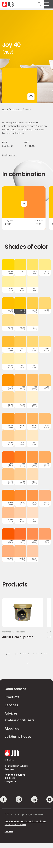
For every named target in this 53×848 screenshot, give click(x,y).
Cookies (9, 831)
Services (11, 705)
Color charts (16, 109)
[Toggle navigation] (48, 4)
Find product (9, 155)
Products (12, 697)
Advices (11, 713)
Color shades (15, 689)
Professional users (19, 720)
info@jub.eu (11, 781)
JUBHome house (18, 736)
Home (5, 109)
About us (12, 728)
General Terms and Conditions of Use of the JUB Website (25, 823)
